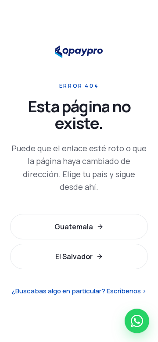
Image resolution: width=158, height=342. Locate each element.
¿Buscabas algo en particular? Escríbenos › (79, 291)
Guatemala (73, 227)
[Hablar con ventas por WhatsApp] (137, 321)
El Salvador (74, 256)
